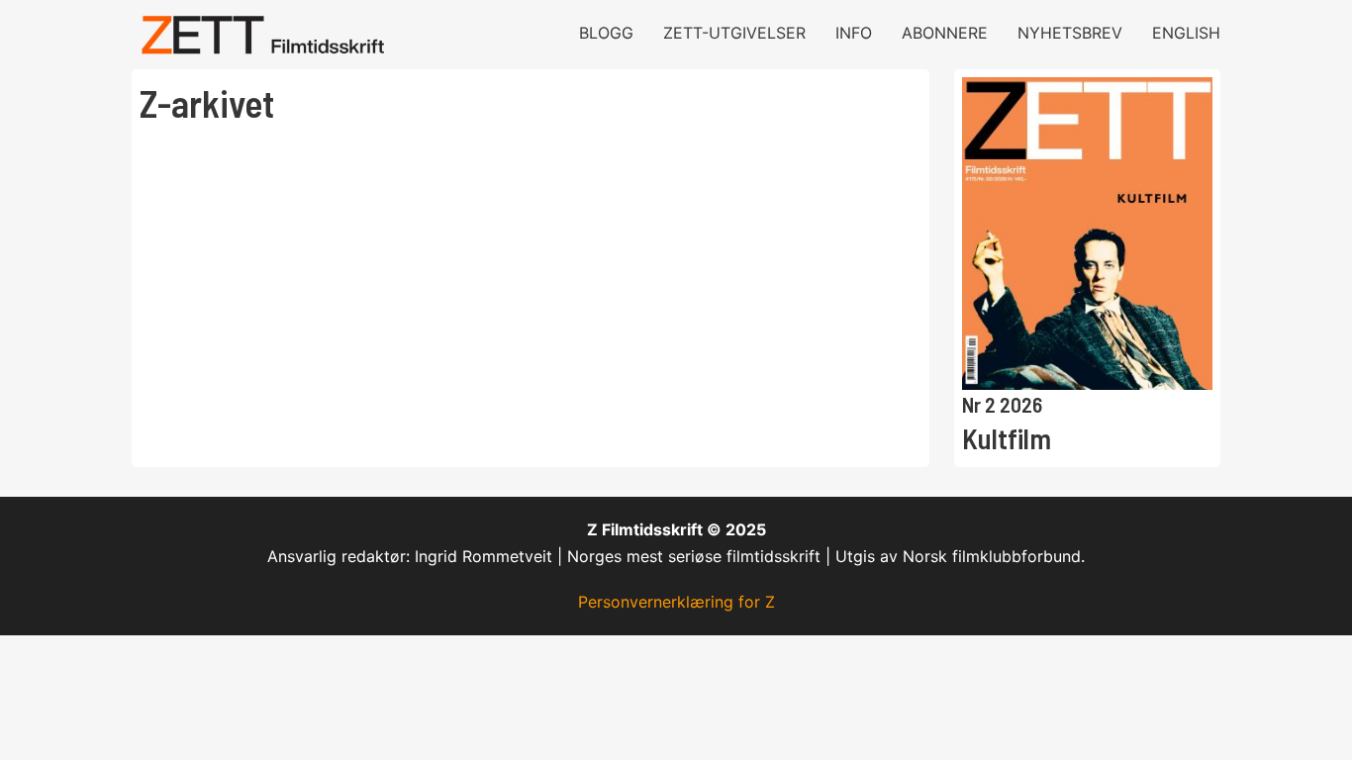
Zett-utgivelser (734, 33)
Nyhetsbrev (1069, 33)
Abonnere (945, 33)
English (1186, 33)
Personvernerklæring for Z (676, 602)
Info (853, 33)
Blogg (606, 33)
